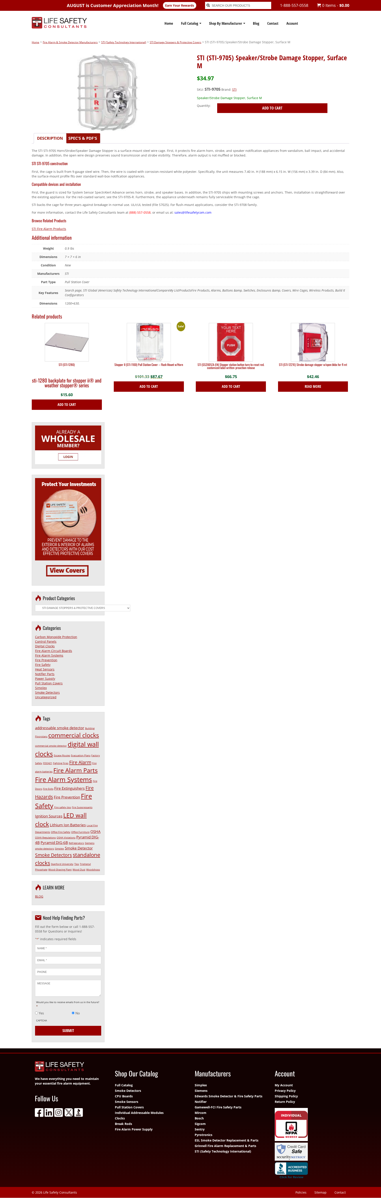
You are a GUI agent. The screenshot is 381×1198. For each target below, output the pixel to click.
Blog (256, 23)
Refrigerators (76, 843)
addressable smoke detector (59, 727)
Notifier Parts (44, 674)
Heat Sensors (44, 669)
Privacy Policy (285, 1091)
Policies (300, 1192)
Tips (76, 864)
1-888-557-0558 (294, 5)
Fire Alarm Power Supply (134, 1129)
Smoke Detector (79, 848)
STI (234, 89)
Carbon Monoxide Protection (56, 637)
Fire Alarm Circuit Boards (53, 651)
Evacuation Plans (80, 755)
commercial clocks (73, 735)
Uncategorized (45, 697)
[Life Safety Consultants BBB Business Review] (310, 1171)
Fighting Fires (60, 763)
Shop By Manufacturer (225, 23)
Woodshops (93, 869)
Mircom (200, 1113)
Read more (313, 386)
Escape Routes (62, 755)
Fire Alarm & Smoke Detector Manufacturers (70, 42)
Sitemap (320, 1192)
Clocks (120, 1118)
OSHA (95, 831)
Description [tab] (50, 138)
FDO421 (47, 763)
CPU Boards (124, 1096)
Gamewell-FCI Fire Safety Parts (218, 1107)
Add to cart (272, 108)
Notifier (201, 1102)
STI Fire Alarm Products (49, 229)
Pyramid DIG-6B (54, 842)
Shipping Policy (286, 1096)
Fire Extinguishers (69, 788)
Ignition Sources (48, 816)
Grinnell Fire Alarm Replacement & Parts (225, 1146)
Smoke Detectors (47, 692)
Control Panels (45, 641)
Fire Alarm (80, 762)
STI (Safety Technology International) (123, 42)
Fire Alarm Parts (75, 770)
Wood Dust (79, 869)
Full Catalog (189, 23)
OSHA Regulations (45, 837)
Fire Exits (48, 788)
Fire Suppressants (82, 807)
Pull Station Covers (49, 683)
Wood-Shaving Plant (60, 869)
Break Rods (123, 1124)
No (77, 1013)
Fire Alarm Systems (49, 655)
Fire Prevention (46, 660)
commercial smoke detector (51, 745)
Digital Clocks (45, 646)
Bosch (199, 1118)
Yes (41, 1013)
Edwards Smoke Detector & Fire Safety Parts (228, 1096)
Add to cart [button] (67, 404)
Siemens (201, 1091)
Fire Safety (42, 665)
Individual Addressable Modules (139, 1113)
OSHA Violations (66, 837)
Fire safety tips (62, 807)
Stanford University (62, 864)
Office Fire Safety (60, 832)
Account (292, 23)
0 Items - (335, 5)
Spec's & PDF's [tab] (82, 138)
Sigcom (200, 1124)
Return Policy (285, 1102)
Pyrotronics (203, 1135)
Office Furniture (80, 832)
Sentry (200, 1129)
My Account (284, 1085)
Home (168, 23)
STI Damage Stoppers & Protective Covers (175, 42)
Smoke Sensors (126, 1102)
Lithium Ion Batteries (68, 824)
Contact (272, 23)
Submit (68, 1030)
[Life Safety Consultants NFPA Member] (310, 1125)
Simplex (41, 688)
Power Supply (45, 678)
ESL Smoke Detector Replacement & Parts (226, 1140)
